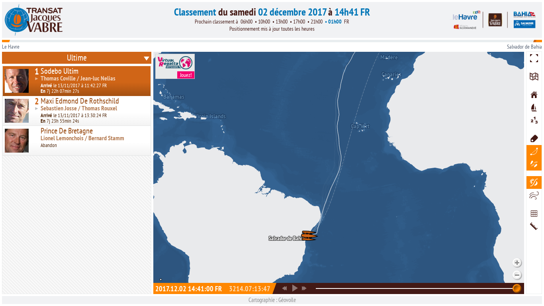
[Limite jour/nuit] (534, 182)
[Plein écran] (534, 58)
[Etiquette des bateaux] (534, 138)
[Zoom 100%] (534, 94)
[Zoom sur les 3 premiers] (534, 120)
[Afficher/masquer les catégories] (534, 164)
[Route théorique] (534, 151)
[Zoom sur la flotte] (534, 107)
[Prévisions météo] (534, 195)
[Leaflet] (534, 76)
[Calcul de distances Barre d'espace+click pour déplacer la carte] (534, 226)
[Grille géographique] (534, 213)
